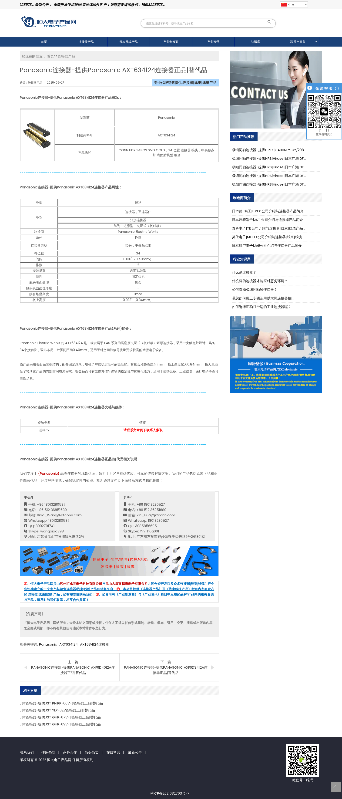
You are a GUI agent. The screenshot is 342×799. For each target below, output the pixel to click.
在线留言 (113, 752)
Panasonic (48, 644)
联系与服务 (297, 42)
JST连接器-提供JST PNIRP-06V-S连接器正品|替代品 (61, 703)
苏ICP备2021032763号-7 (169, 793)
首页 (44, 42)
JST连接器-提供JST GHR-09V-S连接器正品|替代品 (60, 724)
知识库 (255, 42)
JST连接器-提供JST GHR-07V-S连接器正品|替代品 (60, 717)
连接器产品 (86, 42)
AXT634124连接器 (94, 644)
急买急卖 (92, 752)
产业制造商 (170, 42)
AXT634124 (68, 644)
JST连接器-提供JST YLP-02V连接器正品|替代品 (57, 710)
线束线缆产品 (129, 42)
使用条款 (48, 752)
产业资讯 (213, 42)
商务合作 (70, 752)
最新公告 (135, 752)
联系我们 (27, 752)
